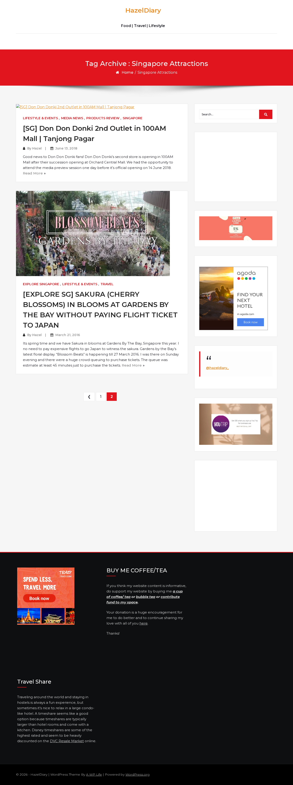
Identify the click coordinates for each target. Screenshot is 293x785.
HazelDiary (143, 10)
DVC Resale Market (67, 741)
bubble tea (145, 597)
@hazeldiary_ (217, 368)
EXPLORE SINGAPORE (41, 284)
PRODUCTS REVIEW (102, 118)
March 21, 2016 (67, 335)
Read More (33, 173)
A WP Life (94, 774)
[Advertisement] (236, 166)
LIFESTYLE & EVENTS (40, 118)
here (143, 623)
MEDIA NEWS (72, 118)
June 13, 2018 (66, 148)
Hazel (37, 148)
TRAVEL (107, 284)
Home (127, 72)
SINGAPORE (132, 118)
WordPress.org (137, 774)
